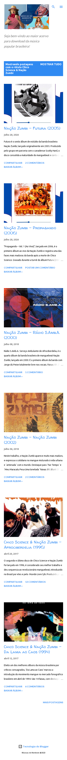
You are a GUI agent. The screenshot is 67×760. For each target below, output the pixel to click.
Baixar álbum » (13, 166)
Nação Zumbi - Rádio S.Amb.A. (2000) (32, 335)
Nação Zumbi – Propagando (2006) (30, 230)
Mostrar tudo (50, 64)
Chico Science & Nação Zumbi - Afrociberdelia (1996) (32, 544)
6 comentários (34, 686)
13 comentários (35, 581)
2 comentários (34, 162)
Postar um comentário (40, 267)
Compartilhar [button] (13, 162)
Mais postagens (53, 702)
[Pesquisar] (53, 6)
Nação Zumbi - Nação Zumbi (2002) (30, 440)
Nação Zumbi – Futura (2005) (32, 128)
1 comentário (34, 372)
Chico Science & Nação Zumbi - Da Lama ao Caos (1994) (32, 649)
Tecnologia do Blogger (35, 746)
